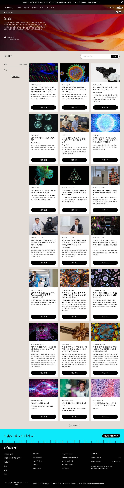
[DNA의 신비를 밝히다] (43, 388)
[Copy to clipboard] (117, 12)
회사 (52, 7)
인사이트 (34, 7)
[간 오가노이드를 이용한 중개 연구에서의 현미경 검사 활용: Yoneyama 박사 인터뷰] (74, 225)
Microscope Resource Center (70, 457)
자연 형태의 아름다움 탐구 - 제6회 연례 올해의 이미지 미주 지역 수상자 (74, 89)
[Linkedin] (117, 462)
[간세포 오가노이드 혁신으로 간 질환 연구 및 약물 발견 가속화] (74, 123)
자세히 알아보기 (93, 2)
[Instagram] (112, 462)
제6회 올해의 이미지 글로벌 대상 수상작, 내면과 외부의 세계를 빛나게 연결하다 (105, 140)
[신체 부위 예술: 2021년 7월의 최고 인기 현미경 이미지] (105, 388)
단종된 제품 (65, 468)
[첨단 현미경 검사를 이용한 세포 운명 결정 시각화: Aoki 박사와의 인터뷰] (43, 225)
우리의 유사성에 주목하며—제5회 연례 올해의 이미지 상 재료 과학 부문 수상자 (74, 349)
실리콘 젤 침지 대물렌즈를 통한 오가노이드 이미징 (43, 191)
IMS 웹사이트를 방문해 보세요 (99, 468)
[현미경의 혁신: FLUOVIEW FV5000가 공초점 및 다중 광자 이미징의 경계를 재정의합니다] (105, 225)
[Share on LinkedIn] (120, 12)
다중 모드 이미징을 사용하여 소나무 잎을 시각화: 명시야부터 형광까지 (74, 192)
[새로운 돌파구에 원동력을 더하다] (74, 388)
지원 (47, 7)
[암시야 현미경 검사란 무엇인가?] (43, 123)
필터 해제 (16, 76)
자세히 (25, 64)
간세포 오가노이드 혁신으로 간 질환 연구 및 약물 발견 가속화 (74, 140)
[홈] (4, 12)
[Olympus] (119, 7)
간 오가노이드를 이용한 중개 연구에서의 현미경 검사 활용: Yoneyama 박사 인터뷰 (74, 242)
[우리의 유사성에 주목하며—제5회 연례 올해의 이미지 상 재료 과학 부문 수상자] (74, 332)
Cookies (55, 483)
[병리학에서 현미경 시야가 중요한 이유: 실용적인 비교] (105, 72)
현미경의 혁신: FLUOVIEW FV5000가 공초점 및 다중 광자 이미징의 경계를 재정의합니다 (105, 243)
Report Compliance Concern (68, 483)
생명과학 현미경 (37, 457)
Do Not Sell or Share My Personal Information (91, 483)
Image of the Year (67, 454)
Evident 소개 (8, 454)
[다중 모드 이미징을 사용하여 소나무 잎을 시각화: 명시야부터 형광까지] (74, 175)
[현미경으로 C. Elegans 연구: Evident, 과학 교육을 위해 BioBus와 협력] (43, 278)
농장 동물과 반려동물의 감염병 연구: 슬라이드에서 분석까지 (105, 192)
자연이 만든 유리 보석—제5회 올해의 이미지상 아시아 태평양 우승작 (105, 295)
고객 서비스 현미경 (67, 461)
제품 (19, 7)
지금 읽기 (43, 107)
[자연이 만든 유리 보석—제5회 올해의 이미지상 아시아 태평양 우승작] (105, 278)
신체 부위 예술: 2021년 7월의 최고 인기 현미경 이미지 (104, 404)
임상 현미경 (36, 454)
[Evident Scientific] (8, 7)
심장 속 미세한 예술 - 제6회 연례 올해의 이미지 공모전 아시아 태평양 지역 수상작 (43, 89)
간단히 (20, 64)
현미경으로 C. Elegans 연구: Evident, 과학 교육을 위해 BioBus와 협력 (42, 295)
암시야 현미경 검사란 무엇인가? (43, 139)
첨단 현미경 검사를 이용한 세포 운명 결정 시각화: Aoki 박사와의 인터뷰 (43, 242)
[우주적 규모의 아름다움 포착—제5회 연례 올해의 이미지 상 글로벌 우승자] (105, 332)
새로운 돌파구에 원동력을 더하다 (74, 404)
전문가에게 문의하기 (111, 436)
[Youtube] (119, 462)
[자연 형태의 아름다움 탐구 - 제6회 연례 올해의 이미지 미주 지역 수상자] (74, 72)
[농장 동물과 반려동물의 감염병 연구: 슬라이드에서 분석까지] (105, 175)
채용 (5, 474)
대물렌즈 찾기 (37, 468)
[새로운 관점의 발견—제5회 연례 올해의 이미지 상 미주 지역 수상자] (43, 332)
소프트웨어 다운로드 (68, 464)
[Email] (119, 458)
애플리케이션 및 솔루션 (13, 458)
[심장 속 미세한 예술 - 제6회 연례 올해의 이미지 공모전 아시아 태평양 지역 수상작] (43, 72)
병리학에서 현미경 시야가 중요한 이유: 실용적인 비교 (105, 88)
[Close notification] (122, 2)
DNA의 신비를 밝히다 (40, 403)
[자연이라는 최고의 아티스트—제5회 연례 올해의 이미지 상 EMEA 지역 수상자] (74, 278)
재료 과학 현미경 (37, 461)
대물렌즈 (35, 464)
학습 (41, 7)
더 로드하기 (74, 425)
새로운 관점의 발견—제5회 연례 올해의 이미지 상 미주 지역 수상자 (43, 349)
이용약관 (35, 483)
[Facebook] (115, 462)
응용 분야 (26, 7)
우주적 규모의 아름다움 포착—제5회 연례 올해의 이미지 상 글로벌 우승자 (105, 349)
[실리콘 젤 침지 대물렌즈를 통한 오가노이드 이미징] (43, 175)
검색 (114, 56)
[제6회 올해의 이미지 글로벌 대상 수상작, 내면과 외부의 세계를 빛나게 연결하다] (105, 123)
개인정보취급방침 (44, 483)
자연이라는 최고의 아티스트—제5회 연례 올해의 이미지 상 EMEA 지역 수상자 (74, 295)
